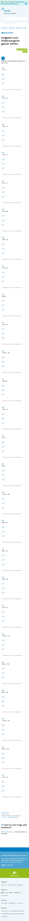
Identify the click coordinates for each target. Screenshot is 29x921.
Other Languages (18, 885)
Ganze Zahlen (8, 33)
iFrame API (20, 903)
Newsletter (6, 892)
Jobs (13, 892)
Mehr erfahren (8, 865)
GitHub (19, 892)
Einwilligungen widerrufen (16, 911)
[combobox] (14, 18)
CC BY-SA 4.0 (4, 817)
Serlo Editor (4, 903)
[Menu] (26, 3)
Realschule (19, 28)
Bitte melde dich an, (7, 832)
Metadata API (12, 903)
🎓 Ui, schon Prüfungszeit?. (12, 2)
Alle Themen (4, 28)
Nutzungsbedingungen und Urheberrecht (12, 913)
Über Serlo (4, 885)
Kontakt (10, 885)
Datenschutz (4, 911)
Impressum (4, 916)
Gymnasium (12, 28)
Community (4, 895)
